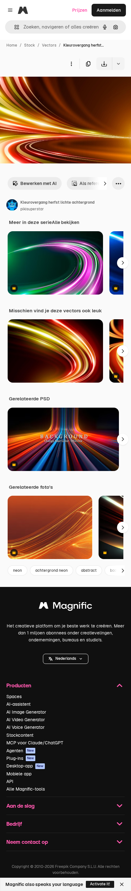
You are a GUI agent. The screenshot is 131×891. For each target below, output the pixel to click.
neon (17, 570)
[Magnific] (65, 607)
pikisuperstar (32, 209)
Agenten (20, 751)
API (9, 781)
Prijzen (79, 10)
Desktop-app (25, 766)
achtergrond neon (51, 570)
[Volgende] (105, 183)
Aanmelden (109, 10)
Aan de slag (20, 805)
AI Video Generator (25, 719)
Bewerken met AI (38, 183)
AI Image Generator (26, 712)
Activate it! (100, 884)
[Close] (122, 884)
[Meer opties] (71, 63)
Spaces (14, 696)
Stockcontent (19, 735)
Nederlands (65, 658)
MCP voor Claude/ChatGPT (34, 743)
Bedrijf (14, 823)
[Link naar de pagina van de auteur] (12, 206)
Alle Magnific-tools (25, 789)
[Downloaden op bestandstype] (118, 63)
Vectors (49, 45)
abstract (89, 570)
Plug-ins (20, 758)
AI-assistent (18, 704)
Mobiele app (18, 774)
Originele (42, 85)
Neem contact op (27, 841)
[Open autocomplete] (14, 27)
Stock (29, 45)
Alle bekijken (65, 222)
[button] (65, 659)
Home (11, 45)
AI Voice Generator (25, 727)
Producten (18, 685)
